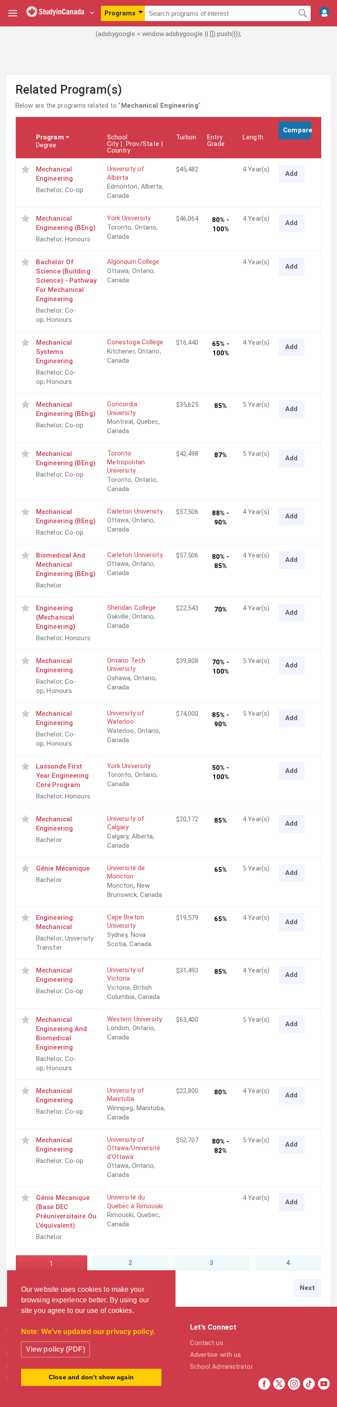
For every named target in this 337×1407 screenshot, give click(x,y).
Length (253, 137)
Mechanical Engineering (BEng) (66, 223)
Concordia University (122, 408)
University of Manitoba (125, 1094)
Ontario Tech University (126, 664)
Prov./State (142, 144)
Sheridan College (131, 608)
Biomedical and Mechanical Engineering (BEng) (66, 564)
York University (129, 218)
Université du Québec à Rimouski (135, 1201)
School (117, 137)
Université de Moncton (126, 872)
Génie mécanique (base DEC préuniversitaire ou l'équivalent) (66, 1211)
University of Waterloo (125, 717)
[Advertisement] (168, 64)
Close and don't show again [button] (91, 1377)
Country (119, 150)
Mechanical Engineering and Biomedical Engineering (61, 1033)
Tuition (186, 137)
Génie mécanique (63, 868)
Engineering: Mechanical (55, 922)
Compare (297, 130)
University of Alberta (125, 173)
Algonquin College (133, 262)
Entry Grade (216, 140)
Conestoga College (135, 342)
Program (50, 137)
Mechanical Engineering (54, 173)
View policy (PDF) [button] (55, 1349)
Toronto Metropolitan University (126, 461)
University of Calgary (125, 823)
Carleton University (135, 511)
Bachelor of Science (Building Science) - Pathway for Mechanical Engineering (66, 280)
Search (302, 14)
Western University (134, 1019)
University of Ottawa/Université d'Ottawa (134, 1148)
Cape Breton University (125, 921)
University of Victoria (125, 974)
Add (291, 174)
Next (307, 1288)
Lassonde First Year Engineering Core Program (62, 775)
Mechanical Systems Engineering (54, 352)
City (112, 144)
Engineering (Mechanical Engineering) (55, 617)
